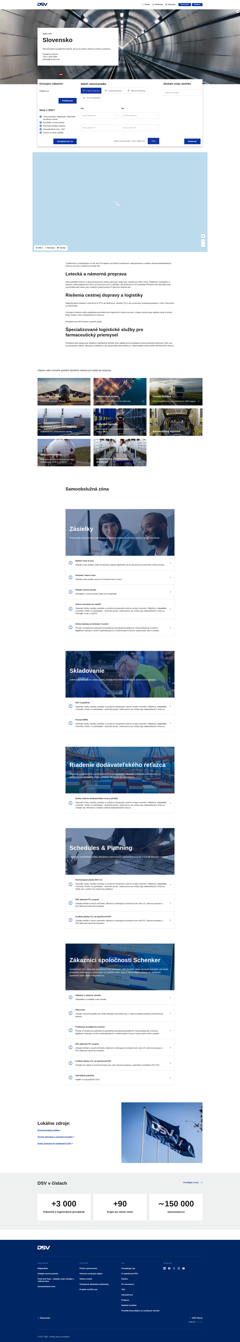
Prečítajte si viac (191, 1182)
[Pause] (237, 11)
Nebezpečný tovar (51, 454)
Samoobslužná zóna (46, 1286)
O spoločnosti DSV (129, 1274)
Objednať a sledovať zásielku (88, 995)
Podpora (125, 1300)
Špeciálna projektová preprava (58, 426)
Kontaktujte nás (128, 1268)
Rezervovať (184, 4)
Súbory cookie (86, 1279)
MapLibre (185, 249)
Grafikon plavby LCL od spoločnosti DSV (93, 916)
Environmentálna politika (48, 1130)
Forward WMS (81, 720)
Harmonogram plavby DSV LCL (89, 880)
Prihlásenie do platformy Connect (90, 1027)
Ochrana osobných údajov (91, 1274)
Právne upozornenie (88, 1268)
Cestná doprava (161, 396)
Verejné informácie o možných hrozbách (55, 1137)
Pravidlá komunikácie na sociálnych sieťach (140, 1311)
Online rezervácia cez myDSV (88, 604)
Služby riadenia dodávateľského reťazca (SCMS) (96, 798)
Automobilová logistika (166, 431)
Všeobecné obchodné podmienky (94, 1284)
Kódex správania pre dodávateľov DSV (54, 1143)
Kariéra (124, 1279)
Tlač (123, 1289)
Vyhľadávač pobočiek (84, 1075)
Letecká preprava (50, 396)
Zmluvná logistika (107, 424)
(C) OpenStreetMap (196, 249)
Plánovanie (80, 1010)
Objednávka (43, 1268)
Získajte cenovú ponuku (85, 590)
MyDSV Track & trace (84, 561)
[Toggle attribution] (204, 249)
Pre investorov (127, 1284)
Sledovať (197, 4)
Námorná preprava (107, 396)
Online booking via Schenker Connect (91, 624)
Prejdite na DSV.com (88, 1289)
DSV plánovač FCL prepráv (87, 899)
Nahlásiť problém (128, 1305)
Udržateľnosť (127, 1295)
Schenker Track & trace (85, 575)
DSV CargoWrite (82, 703)
